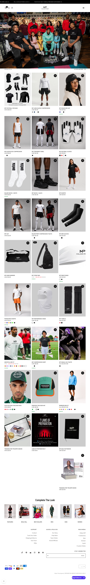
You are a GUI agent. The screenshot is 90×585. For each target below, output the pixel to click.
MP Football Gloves (65, 151)
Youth (84, 543)
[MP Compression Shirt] (45, 343)
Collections (82, 535)
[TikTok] (21, 552)
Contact (34, 533)
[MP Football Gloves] (72, 132)
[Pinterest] (25, 552)
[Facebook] (42, 552)
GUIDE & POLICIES (52, 529)
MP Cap (6, 233)
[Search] (8, 8)
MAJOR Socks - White (10, 193)
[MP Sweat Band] (72, 256)
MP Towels (62, 318)
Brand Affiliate (53, 540)
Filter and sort (78, 69)
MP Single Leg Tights (65, 362)
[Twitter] (38, 552)
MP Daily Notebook (65, 448)
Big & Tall (24, 522)
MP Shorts (62, 193)
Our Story (55, 533)
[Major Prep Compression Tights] (45, 215)
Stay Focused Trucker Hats (12, 405)
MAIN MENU (82, 529)
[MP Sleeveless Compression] (17, 132)
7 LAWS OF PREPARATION (39, 448)
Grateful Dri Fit (9, 362)
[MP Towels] (72, 300)
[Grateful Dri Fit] (17, 343)
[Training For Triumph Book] (72, 469)
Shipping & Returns (31, 538)
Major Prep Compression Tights (42, 233)
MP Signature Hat (64, 108)
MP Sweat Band (63, 275)
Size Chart (34, 540)
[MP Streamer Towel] (45, 132)
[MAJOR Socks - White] (17, 174)
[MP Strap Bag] (45, 256)
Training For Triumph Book (67, 487)
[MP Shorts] (72, 174)
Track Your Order (32, 535)
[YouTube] (29, 553)
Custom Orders (81, 546)
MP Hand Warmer (9, 275)
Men (52, 522)
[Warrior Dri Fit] (72, 386)
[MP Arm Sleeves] (72, 215)
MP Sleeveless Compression (13, 151)
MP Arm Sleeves (64, 233)
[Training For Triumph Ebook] (17, 430)
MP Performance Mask (39, 318)
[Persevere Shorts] (17, 300)
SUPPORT (34, 529)
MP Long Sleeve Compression (41, 108)
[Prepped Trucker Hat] (45, 386)
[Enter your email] (48, 556)
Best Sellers (38, 522)
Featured (10, 522)
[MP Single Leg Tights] (72, 343)
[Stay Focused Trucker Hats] (17, 386)
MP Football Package (11, 108)
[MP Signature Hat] (72, 89)
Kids (66, 522)
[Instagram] (33, 552)
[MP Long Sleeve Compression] (45, 89)
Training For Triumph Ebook (13, 448)
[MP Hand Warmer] (17, 256)
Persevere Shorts (10, 318)
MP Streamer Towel (38, 151)
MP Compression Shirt (39, 362)
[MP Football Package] (17, 89)
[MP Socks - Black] (45, 174)
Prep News (55, 535)
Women (80, 522)
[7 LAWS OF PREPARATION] (45, 430)
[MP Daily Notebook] (72, 430)
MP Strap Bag (36, 275)
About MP (83, 533)
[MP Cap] (17, 215)
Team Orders (54, 538)
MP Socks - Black (37, 193)
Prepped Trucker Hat (38, 405)
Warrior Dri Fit (64, 405)
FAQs (35, 543)
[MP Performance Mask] (45, 300)
